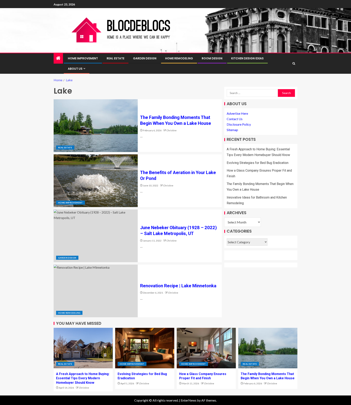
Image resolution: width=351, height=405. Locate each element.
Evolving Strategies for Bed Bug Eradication (257, 163)
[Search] (293, 63)
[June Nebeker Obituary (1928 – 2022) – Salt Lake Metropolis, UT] (96, 235)
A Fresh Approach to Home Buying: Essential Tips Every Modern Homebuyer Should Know (82, 378)
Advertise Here (237, 113)
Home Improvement (83, 58)
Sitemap (232, 130)
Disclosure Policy (239, 124)
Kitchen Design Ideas (247, 58)
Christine (171, 130)
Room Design (212, 58)
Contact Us (235, 119)
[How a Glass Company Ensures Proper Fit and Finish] (206, 348)
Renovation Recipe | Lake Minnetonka (178, 285)
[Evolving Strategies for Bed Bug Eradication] (144, 348)
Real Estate (115, 58)
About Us (75, 69)
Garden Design (144, 58)
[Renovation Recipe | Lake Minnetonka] (96, 291)
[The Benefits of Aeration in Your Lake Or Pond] (96, 180)
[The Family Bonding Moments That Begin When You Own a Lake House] (96, 125)
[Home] (58, 58)
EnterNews (188, 400)
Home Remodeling (179, 58)
